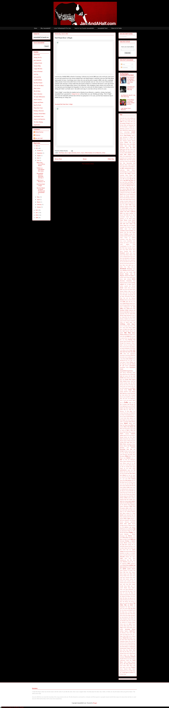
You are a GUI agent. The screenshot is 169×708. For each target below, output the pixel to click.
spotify (124, 568)
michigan (122, 442)
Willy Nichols (132, 653)
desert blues (132, 256)
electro (78, 152)
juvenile (121, 389)
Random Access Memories (94, 152)
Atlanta (121, 159)
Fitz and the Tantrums (129, 298)
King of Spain (127, 393)
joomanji (125, 382)
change (133, 218)
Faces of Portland (38, 71)
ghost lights (132, 308)
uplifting (121, 630)
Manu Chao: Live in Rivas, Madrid (41, 164)
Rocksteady (122, 541)
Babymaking (129, 163)
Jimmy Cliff (126, 377)
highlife (121, 332)
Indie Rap (130, 351)
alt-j (126, 151)
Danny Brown (129, 249)
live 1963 (128, 409)
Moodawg (125, 454)
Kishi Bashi (133, 393)
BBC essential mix (126, 168)
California (122, 206)
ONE (132, 490)
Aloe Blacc (122, 151)
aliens (124, 149)
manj (134, 425)
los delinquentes (132, 412)
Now (130, 483)
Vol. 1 (134, 634)
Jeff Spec (131, 376)
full (131, 306)
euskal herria (127, 287)
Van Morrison (123, 632)
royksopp (130, 542)
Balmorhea (122, 164)
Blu (130, 187)
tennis (124, 591)
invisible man (130, 357)
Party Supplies (125, 501)
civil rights (133, 227)
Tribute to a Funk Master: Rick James (41, 169)
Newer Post (58, 159)
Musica (124, 463)
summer (127, 579)
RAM (86, 152)
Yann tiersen (122, 667)
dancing (129, 247)
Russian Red (127, 546)
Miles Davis (123, 444)
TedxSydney (130, 589)
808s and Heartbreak (128, 125)
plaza (125, 515)
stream (131, 575)
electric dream (127, 277)
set (125, 553)
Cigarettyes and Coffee (125, 227)
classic (121, 228)
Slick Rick (129, 560)
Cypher (133, 246)
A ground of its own (129, 128)
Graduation (133, 320)
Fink (132, 294)
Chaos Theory (123, 220)
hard (124, 331)
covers (124, 240)
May (38, 197)
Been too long (128, 171)
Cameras (130, 208)
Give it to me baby (124, 312)
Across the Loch (128, 133)
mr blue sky (126, 459)
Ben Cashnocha (37, 60)
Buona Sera (127, 202)
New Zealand (131, 478)
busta (121, 204)
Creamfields (129, 240)
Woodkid (122, 658)
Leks (126, 402)
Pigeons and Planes (38, 102)
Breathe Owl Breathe (124, 196)
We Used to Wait (132, 644)
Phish (134, 506)
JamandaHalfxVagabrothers (126, 370)
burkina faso (132, 202)
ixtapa (123, 362)
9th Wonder (124, 126)
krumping (133, 395)
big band (127, 178)
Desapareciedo (127, 256)
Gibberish (131, 310)
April (38, 199)
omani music (131, 489)
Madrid (126, 423)
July (38, 158)
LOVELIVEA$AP (130, 416)
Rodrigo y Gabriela (130, 541)
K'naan (125, 389)
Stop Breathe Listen (38, 116)
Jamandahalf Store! (103, 28)
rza (120, 548)
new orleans (122, 476)
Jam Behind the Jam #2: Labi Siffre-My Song (128, 96)
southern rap (132, 565)
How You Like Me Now (130, 338)
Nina (124, 480)
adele (121, 137)
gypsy (121, 329)
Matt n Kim (130, 430)
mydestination (123, 470)
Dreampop (129, 268)
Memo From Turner (128, 435)
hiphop (133, 332)
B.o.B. (133, 161)
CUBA (134, 244)
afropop (121, 142)
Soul (128, 563)
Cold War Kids (127, 232)
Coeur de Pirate (129, 230)
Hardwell (127, 330)
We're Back (122, 646)
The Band (131, 592)
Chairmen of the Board (126, 218)
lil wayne (128, 406)
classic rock (128, 228)
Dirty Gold (122, 258)
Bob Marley (123, 190)
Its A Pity (130, 360)
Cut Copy (129, 246)
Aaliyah (130, 130)
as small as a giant (131, 158)
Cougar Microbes (38, 68)
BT (134, 201)
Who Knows (126, 653)
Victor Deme (129, 632)
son (120, 563)
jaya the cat (128, 374)
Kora (130, 395)
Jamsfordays (129, 372)
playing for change (130, 513)
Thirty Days (124, 613)
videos (121, 634)
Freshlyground (127, 306)
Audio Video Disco (128, 159)
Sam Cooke (122, 549)
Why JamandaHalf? (46, 28)
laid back (125, 398)
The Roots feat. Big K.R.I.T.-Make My (131, 88)
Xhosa (131, 665)
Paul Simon (129, 503)
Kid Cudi (122, 393)
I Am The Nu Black (38, 85)
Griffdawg (122, 324)
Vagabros (126, 630)
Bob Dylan (132, 189)
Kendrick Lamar (127, 391)
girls (134, 310)
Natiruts (121, 471)
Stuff (124, 579)
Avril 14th (125, 161)
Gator (125, 308)
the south (125, 603)
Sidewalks (122, 556)
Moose (127, 456)
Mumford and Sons (131, 461)
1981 (134, 119)
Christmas (133, 225)
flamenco (122, 299)
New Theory (127, 476)
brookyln (126, 201)
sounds (121, 565)
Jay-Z (124, 374)
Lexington (125, 404)
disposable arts (128, 258)
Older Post (111, 159)
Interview (133, 355)
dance (126, 247)
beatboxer (133, 168)
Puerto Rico (123, 523)
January (39, 207)
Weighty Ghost (130, 648)
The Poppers (125, 599)
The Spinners (130, 603)
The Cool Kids (132, 594)
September (40, 153)
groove (121, 325)
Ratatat (129, 530)
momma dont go (131, 451)
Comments (125, 67)
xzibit (134, 665)
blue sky (133, 187)
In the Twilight (129, 350)
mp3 (121, 459)
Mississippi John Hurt (126, 449)
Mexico (133, 435)
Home (35, 28)
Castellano (131, 213)
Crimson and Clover (124, 242)
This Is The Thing (131, 613)
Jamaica (126, 365)
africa (121, 139)
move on (133, 457)
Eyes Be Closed (128, 289)
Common (126, 234)
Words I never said (128, 658)
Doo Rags (127, 266)
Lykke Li (122, 421)
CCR (125, 215)
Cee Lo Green (132, 215)
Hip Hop (127, 333)
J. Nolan (127, 362)
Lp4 (122, 418)
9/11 (121, 126)
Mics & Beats (37, 91)
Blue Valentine (123, 189)
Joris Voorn (126, 384)
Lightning (124, 406)
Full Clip (36, 74)
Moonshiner (122, 456)
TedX (127, 589)
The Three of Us (129, 606)
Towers (121, 624)
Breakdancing (132, 194)
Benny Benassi (129, 175)
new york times (124, 478)
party (121, 501)
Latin (121, 400)
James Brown (123, 372)
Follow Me (128, 301)
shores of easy (123, 554)
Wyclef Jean (132, 663)
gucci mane (122, 327)
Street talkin (132, 577)
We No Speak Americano (130, 643)
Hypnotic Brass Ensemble (125, 341)
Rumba (133, 542)
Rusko (123, 546)
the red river (131, 599)
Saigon (125, 548)
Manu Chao (127, 426)
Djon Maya (125, 260)
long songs (126, 412)
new (129, 473)
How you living (123, 339)
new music (133, 475)
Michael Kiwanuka (131, 440)
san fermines (126, 551)
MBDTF (121, 433)
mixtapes (126, 451)
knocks (126, 395)
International (128, 355)
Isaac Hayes (123, 358)
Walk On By (129, 636)
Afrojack (133, 140)
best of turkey (126, 176)
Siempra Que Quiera (130, 556)
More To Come (132, 456)
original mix (126, 496)
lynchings (126, 421)
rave (132, 530)
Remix (133, 534)
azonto (130, 161)
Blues (128, 189)
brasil (134, 192)
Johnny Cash (130, 381)
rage (130, 527)
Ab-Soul (133, 130)
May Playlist (126, 432)
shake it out (129, 553)
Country (133, 239)
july (132, 386)
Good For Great (131, 318)
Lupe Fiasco (127, 419)
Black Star (124, 185)
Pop (132, 515)
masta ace (124, 430)
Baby (124, 163)
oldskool (124, 487)
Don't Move (122, 265)
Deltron (127, 254)
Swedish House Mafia (125, 586)
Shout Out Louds (129, 554)
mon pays (122, 452)
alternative (130, 151)
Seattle (130, 551)
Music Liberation (38, 94)
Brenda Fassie (123, 197)
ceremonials (122, 216)
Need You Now (132, 471)
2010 (37, 215)
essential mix (127, 286)
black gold (127, 182)
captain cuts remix (125, 211)
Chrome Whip (37, 66)
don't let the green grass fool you (128, 263)
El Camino (131, 275)
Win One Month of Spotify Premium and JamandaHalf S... (41, 191)
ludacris (131, 418)
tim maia (122, 617)
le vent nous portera (127, 400)
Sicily (134, 554)
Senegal (133, 551)
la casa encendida (126, 396)
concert (121, 235)
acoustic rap (122, 133)
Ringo (121, 539)
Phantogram (126, 506)
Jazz (132, 374)
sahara (122, 548)
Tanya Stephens (131, 587)
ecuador (130, 272)
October (39, 150)
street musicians (126, 577)
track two (126, 624)
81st (134, 125)
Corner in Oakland (130, 237)
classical (133, 228)
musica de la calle (131, 463)
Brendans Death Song (130, 197)
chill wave (126, 223)
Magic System (127, 425)
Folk (124, 301)
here (134, 330)
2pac (134, 121)
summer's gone (123, 580)
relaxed (121, 534)
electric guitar (132, 277)
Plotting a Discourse (39, 110)
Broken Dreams (132, 199)
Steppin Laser (126, 573)
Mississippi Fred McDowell (127, 447)
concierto (133, 235)
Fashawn (126, 291)
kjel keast (122, 395)
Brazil (121, 194)
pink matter (125, 509)
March (39, 202)
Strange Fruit (126, 575)
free (128, 305)
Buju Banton (122, 202)
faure (124, 292)
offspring (127, 485)
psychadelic (133, 521)
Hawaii (131, 330)
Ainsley (126, 142)
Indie (121, 351)
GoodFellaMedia (38, 80)
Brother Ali (131, 201)
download (73, 152)
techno (103, 152)
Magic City (122, 425)
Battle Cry (133, 166)
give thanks (130, 313)
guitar (134, 327)
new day (128, 475)
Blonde (127, 187)
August (39, 155)
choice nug (132, 223)
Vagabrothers (37, 125)
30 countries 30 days (125, 123)
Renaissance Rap (123, 535)
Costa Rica (128, 239)
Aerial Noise (37, 54)
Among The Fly (38, 57)
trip (125, 625)
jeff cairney (125, 376)
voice (131, 634)
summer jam (132, 579)
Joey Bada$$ (125, 379)
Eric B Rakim (128, 284)
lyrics (130, 421)
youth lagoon (125, 672)
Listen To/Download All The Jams (62, 28)
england (122, 284)
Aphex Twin (122, 156)
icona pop (125, 346)
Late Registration (131, 398)
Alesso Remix (132, 145)
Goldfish (126, 318)
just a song (129, 388)
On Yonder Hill (127, 490)
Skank (134, 558)
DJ (131, 258)
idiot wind (129, 346)
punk (129, 523)
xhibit (127, 665)
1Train (129, 121)
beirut (132, 171)
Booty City (130, 192)
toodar (127, 620)
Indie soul (126, 353)
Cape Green (127, 209)
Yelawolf (125, 669)
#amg (123, 119)
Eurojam (133, 286)
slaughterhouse (123, 560)
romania (121, 542)
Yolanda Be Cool (123, 670)
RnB (132, 539)
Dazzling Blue (127, 251)
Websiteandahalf (123, 648)
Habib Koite (127, 329)
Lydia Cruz (133, 419)
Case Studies (126, 213)
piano (127, 508)
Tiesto (126, 615)
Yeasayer (133, 667)
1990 (121, 121)
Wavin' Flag (127, 639)
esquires (121, 286)
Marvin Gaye (130, 428)
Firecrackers (127, 296)
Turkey (124, 627)
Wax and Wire (132, 641)
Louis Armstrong (128, 414)
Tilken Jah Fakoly (131, 615)
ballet (134, 163)
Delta (124, 254)
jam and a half (39, 138)
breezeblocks (132, 196)
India (134, 350)
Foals (121, 301)
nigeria (121, 480)
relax (134, 532)
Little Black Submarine (128, 407)
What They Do (123, 651)
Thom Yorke (122, 615)
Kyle (121, 396)
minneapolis (129, 444)
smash (121, 561)
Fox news (133, 301)
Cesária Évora (129, 216)
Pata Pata (125, 502)
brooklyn (122, 201)
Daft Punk (61, 152)
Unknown (37, 135)
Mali (132, 425)
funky (121, 308)
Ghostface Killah (124, 310)
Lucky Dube (126, 418)
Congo (121, 237)
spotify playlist (131, 568)
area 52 (126, 158)
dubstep (125, 270)
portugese (125, 516)
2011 (37, 212)
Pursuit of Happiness (128, 525)
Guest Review (129, 327)
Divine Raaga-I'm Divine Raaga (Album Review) (130, 102)
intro (126, 357)
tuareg (134, 625)
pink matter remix (131, 509)
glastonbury (129, 315)
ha (123, 329)
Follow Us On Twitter (116, 28)
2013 (37, 148)
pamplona (122, 499)
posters (128, 516)
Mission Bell (126, 445)
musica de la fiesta (124, 464)
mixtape (122, 451)
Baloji (126, 164)
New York (133, 477)
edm (134, 272)
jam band (127, 363)
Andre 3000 (123, 154)
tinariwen (126, 617)
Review (130, 536)
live (125, 409)
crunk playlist (132, 242)
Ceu (134, 216)
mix (134, 449)
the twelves (125, 608)
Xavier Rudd (123, 665)
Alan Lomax (132, 142)
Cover (121, 240)
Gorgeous (128, 320)
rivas (124, 539)
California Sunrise (128, 206)
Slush (134, 560)
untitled (121, 629)
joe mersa (131, 377)
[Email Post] (72, 150)
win (128, 655)
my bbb (121, 466)
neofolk (125, 473)
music (121, 463)
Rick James (125, 537)
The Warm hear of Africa (126, 612)
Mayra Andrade (132, 432)
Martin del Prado (123, 428)
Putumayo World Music (39, 113)
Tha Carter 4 (130, 591)
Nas (134, 470)
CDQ (127, 215)
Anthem (129, 154)
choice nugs (123, 225)
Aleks (126, 145)
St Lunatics (130, 570)
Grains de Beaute (124, 322)
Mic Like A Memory (130, 438)
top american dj (123, 622)
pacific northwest (131, 497)
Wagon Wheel (123, 636)
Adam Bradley (127, 135)
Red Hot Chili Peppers (124, 532)
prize (123, 520)
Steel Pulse (128, 572)
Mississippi (132, 445)
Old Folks (132, 485)
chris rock (128, 225)
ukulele (130, 627)
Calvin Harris (125, 208)
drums (121, 270)
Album (121, 144)
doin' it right (68, 152)
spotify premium (123, 570)
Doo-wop (133, 266)
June (38, 160)
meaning (127, 433)
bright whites (122, 199)
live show (129, 411)
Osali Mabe (131, 496)
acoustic (133, 132)
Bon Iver (128, 190)
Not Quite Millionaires (39, 96)
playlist (121, 515)
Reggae (131, 532)
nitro (133, 480)
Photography (122, 508)
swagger (133, 584)
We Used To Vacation (124, 644)
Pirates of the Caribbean (125, 511)
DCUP (134, 251)
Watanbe (131, 637)
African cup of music (128, 138)
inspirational (132, 353)
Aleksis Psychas (39, 132)
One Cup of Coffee (127, 492)
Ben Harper (128, 173)
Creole (134, 240)
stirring (121, 575)
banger (129, 164)
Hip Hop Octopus (38, 82)
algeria (127, 147)
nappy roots (130, 470)
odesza (124, 485)
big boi (131, 178)
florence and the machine (130, 299)
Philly (130, 506)
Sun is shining (132, 582)
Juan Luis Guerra (127, 386)
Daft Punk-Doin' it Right (63, 38)
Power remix (132, 516)
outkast (125, 497)
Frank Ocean (126, 303)
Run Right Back (123, 544)
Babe (121, 163)
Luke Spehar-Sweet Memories (126, 109)
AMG (126, 152)
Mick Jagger (126, 442)
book (126, 192)
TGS (126, 591)
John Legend (132, 379)
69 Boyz (122, 125)
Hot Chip (124, 336)
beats (128, 170)
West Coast (125, 650)
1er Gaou (125, 121)
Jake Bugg (122, 363)
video (134, 632)
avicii (121, 161)
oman (128, 487)
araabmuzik (127, 156)
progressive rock (128, 520)
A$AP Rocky (125, 130)
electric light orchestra (125, 279)
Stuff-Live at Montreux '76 (41, 181)
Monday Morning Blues (130, 452)
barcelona (133, 164)
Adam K (133, 135)
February (39, 204)
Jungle (125, 388)
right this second (132, 537)
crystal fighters (124, 244)
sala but (129, 548)
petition (121, 506)
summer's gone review (124, 582)
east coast (126, 272)
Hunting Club (131, 339)
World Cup (129, 660)
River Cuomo (127, 539)
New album (132, 473)
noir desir (127, 483)
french (121, 306)
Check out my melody (125, 221)
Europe (121, 287)
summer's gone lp (131, 580)
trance (130, 624)
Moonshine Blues (131, 454)
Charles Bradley (131, 220)
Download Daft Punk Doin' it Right (64, 104)
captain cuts (133, 209)
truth (131, 625)
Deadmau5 (122, 253)
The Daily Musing (38, 122)
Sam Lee (129, 549)
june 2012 (122, 388)
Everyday (133, 287)
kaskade (121, 391)
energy (133, 282)
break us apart (126, 194)
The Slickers (125, 601)
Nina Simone (128, 480)
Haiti (121, 330)
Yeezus (121, 669)
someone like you (131, 561)
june (134, 386)
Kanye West (132, 389)
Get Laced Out (37, 77)
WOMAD (133, 657)
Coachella (122, 230)
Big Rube (131, 180)
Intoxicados (122, 357)
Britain (127, 199)
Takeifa (125, 587)
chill (121, 223)
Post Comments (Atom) (88, 163)
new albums (123, 475)
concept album (132, 234)
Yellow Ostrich (132, 669)
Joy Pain (131, 384)
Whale (134, 650)
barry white (122, 166)
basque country (128, 166)
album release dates (128, 144)
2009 (37, 217)
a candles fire (131, 126)
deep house (132, 253)
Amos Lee (133, 152)
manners (121, 426)
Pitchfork (133, 511)
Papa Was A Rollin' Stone (129, 499)
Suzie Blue (128, 584)
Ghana (128, 308)
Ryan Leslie (133, 546)
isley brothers (129, 358)
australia (133, 159)
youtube (131, 672)
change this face (75, 94)
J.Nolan (131, 362)
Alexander (122, 147)
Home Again (130, 334)
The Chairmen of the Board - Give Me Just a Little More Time (131, 80)
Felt (123, 294)
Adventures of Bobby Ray (129, 137)
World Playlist (127, 662)
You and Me (129, 670)
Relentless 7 (127, 534)
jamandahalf (132, 365)
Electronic (122, 280)
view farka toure (126, 634)
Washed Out (126, 638)
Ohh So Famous (38, 99)
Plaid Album (123, 513)
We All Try (122, 643)
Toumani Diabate (131, 622)
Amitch (129, 152)
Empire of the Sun (128, 282)
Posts (123, 64)
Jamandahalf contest (124, 367)
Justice (133, 388)
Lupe (124, 420)
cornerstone (122, 239)
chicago (133, 222)
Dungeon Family (130, 270)
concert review (127, 235)
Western (130, 650)
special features (130, 566)
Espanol (133, 284)
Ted (124, 589)
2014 (37, 146)
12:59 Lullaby (128, 119)
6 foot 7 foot (132, 123)
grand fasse (132, 322)
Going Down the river (127, 317)
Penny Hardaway (131, 504)
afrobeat (129, 140)
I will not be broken (127, 344)
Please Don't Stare (38, 108)
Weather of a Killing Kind (130, 646)
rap (134, 529)
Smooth (125, 561)
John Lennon (123, 381)
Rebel (134, 530)
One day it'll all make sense (126, 494)
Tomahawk (125, 618)
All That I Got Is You (130, 149)
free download (132, 305)
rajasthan (133, 527)
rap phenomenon (123, 530)
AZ (128, 161)
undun (134, 627)
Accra (121, 132)
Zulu (125, 674)
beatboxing (122, 170)
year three (128, 667)
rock (134, 539)
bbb (120, 168)
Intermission (122, 355)
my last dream (127, 468)
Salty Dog (133, 548)
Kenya (133, 391)
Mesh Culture (37, 88)
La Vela (131, 396)
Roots (125, 542)
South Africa (126, 565)
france (82, 152)
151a (132, 119)
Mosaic (121, 457)
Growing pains (126, 325)
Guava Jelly (132, 325)
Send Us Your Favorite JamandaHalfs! (84, 28)
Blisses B (129, 185)
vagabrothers (132, 631)
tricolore (121, 625)
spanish (124, 567)
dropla (134, 268)
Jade (134, 362)
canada (134, 208)
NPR (132, 483)
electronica (129, 280)
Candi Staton (122, 209)
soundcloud (133, 563)
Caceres (133, 204)
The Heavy (125, 598)
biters (123, 182)
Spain (121, 567)
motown (128, 458)
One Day (133, 492)
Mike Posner (132, 442)
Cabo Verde (128, 204)
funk (134, 306)
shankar (133, 553)
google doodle (123, 320)
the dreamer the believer (125, 596)
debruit (127, 253)
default (121, 254)
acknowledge (127, 132)
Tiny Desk (131, 617)
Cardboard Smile (38, 63)
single (121, 558)
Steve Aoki (132, 574)
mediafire (133, 433)
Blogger (95, 703)
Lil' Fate (132, 406)
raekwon (126, 527)
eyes (124, 289)
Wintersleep (127, 657)
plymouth (129, 515)
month (121, 454)
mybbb (133, 468)
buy (123, 204)
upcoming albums (130, 629)
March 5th (132, 426)
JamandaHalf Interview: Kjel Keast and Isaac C (40, 175)
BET (124, 178)
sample (133, 549)
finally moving (128, 294)
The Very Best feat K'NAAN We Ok (127, 610)
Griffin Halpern (131, 324)
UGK (128, 627)
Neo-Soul (122, 473)
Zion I (122, 674)
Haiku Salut (132, 329)
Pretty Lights (127, 518)
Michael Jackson (123, 440)
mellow (121, 435)
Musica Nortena (132, 464)
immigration (127, 348)
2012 (37, 210)
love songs (123, 416)
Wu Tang (126, 663)
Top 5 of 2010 (132, 620)
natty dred (126, 471)
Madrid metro (132, 423)
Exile (121, 289)
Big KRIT (126, 180)
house (128, 336)
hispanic (122, 334)
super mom (122, 584)
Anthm (134, 154)
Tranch (133, 624)
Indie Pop (125, 351)
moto (125, 457)
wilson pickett (123, 655)
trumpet (128, 625)
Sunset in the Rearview (39, 119)
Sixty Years (128, 558)
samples (122, 551)
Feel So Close (129, 292)
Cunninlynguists (123, 246)
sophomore (124, 563)
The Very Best (131, 608)
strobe (121, 579)
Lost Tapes (122, 414)
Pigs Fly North (37, 105)
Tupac (121, 627)
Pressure (121, 518)
